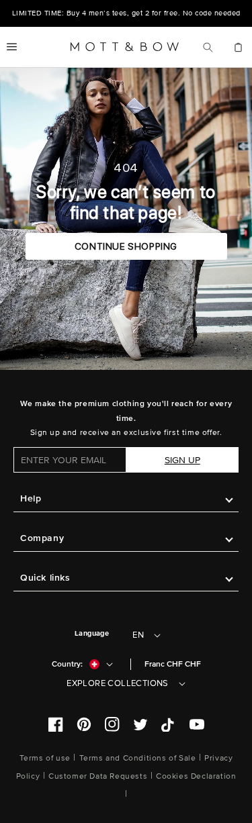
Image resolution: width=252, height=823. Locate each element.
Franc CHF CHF (172, 664)
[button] (12, 47)
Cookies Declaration (196, 776)
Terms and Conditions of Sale (137, 758)
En (138, 635)
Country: (67, 664)
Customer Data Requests (97, 776)
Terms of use (45, 758)
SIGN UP (182, 460)
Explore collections (118, 683)
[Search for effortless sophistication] (208, 47)
